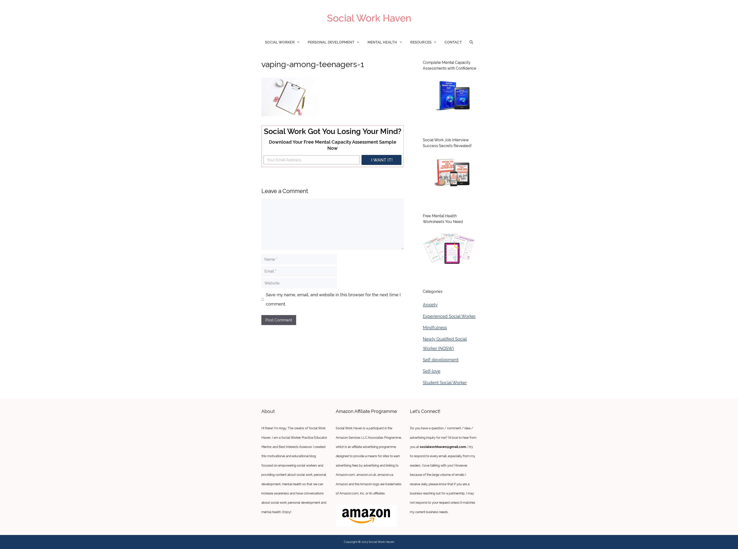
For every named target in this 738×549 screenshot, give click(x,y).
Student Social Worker (445, 382)
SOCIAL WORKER (279, 42)
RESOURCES (420, 42)
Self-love (431, 370)
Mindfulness (435, 327)
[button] (471, 42)
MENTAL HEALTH (382, 42)
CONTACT (453, 42)
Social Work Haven (369, 18)
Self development (441, 359)
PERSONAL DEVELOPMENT (331, 42)
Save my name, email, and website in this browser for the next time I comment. (333, 299)
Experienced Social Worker (449, 316)
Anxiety (430, 304)
